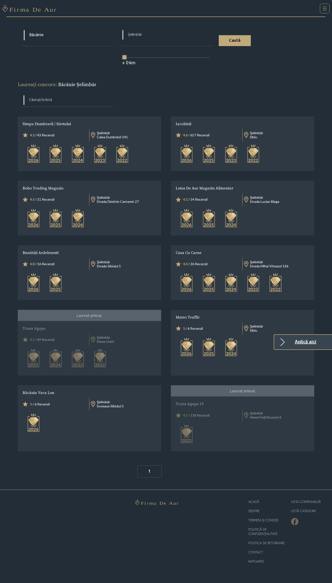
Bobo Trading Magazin (43, 188)
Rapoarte (256, 561)
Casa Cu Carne (188, 252)
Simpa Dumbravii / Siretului (47, 123)
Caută (234, 41)
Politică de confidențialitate (263, 531)
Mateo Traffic (188, 317)
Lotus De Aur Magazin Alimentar (204, 188)
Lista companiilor (306, 502)
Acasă (253, 502)
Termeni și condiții (263, 520)
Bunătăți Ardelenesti (41, 252)
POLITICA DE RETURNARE (266, 543)
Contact (255, 552)
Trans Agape (34, 328)
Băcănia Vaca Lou (38, 392)
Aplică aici (305, 342)
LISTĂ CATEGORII (303, 511)
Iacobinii (183, 123)
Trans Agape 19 (189, 403)
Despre (254, 511)
